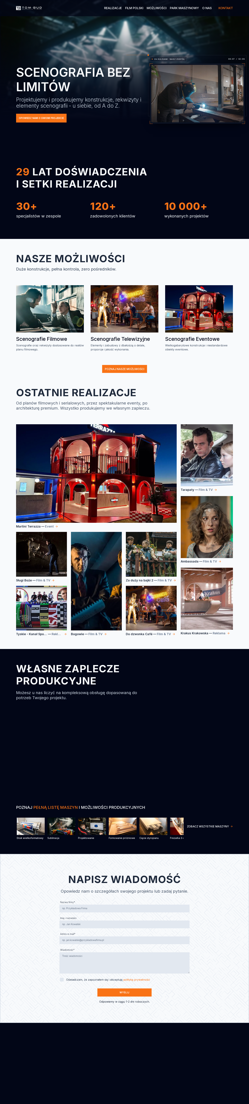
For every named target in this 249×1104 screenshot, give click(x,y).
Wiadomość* (67, 949)
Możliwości (157, 8)
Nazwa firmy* (67, 902)
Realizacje (113, 8)
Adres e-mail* (67, 934)
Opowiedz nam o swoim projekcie (41, 118)
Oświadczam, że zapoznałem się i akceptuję (108, 979)
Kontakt (226, 8)
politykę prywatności (136, 979)
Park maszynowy (184, 8)
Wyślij (124, 992)
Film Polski (134, 8)
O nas (207, 8)
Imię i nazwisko (68, 918)
